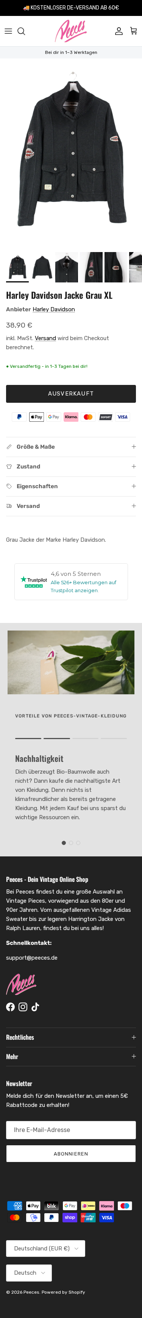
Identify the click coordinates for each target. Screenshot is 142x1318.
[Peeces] (71, 31)
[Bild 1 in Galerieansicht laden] (71, 153)
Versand (45, 338)
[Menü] (8, 31)
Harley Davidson (54, 309)
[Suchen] (25, 31)
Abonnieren (71, 1154)
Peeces (31, 1292)
